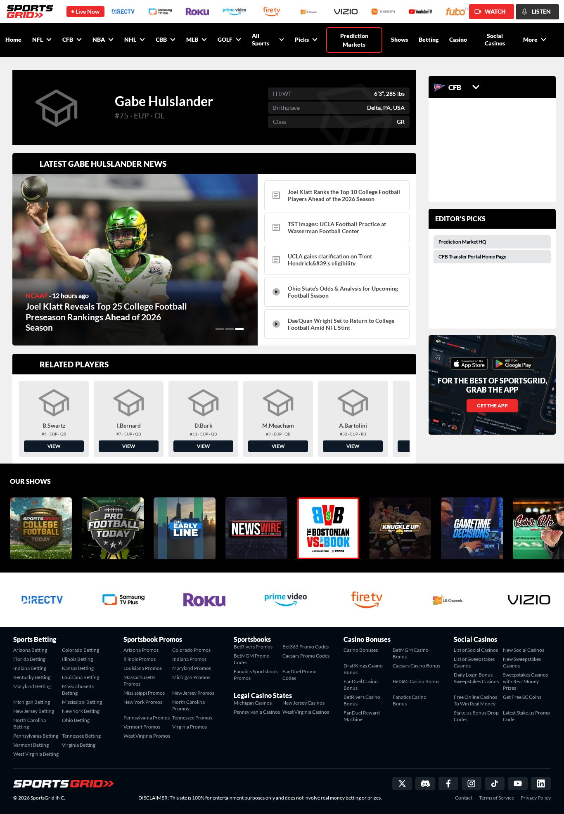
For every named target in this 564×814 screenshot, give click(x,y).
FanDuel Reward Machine (362, 716)
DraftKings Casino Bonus (363, 669)
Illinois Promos (139, 659)
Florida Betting (29, 659)
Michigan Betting (31, 702)
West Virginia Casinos (305, 712)
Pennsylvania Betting (35, 736)
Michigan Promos (191, 677)
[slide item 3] (239, 329)
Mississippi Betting (82, 702)
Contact (463, 798)
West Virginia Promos (146, 736)
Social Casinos (495, 39)
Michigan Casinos (253, 703)
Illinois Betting (77, 659)
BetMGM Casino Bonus (411, 653)
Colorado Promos (191, 650)
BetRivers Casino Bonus (362, 700)
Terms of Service (496, 798)
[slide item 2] (229, 329)
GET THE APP (492, 405)
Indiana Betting (29, 668)
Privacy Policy (536, 798)
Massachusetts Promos (139, 680)
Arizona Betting (30, 650)
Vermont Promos (141, 727)
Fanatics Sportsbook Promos (256, 674)
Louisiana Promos (142, 668)
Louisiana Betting (80, 677)
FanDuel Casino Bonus (361, 684)
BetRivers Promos (253, 647)
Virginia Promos (189, 727)
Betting (428, 39)
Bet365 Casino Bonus (416, 681)
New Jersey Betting (33, 711)
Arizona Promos (141, 650)
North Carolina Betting (29, 723)
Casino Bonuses (361, 650)
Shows (399, 39)
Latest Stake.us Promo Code (526, 716)
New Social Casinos (523, 650)
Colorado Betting (80, 650)
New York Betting (81, 711)
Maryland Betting (32, 686)
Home (13, 39)
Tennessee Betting (81, 736)
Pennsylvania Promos (146, 718)
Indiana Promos (189, 659)
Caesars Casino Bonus (416, 666)
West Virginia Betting (36, 754)
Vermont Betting (31, 745)
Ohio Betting (76, 720)
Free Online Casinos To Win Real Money (475, 700)
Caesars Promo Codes (305, 656)
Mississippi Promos (144, 693)
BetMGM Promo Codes (252, 659)
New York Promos (142, 702)
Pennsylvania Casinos (257, 712)
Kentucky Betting (31, 677)
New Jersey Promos (193, 693)
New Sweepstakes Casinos (522, 662)
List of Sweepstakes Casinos (474, 662)
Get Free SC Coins (522, 697)
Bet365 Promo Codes (305, 647)
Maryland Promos (191, 668)
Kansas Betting (78, 668)
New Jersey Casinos (303, 703)
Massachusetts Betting (78, 689)
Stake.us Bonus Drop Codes (476, 716)
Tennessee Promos (192, 718)
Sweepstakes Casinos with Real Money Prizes (525, 681)
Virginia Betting (78, 745)
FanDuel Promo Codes (299, 674)
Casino (458, 39)
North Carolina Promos (188, 705)
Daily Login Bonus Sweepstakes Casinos (476, 678)
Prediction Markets (354, 40)
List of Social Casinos (476, 650)
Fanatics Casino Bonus (410, 700)
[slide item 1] (220, 329)
